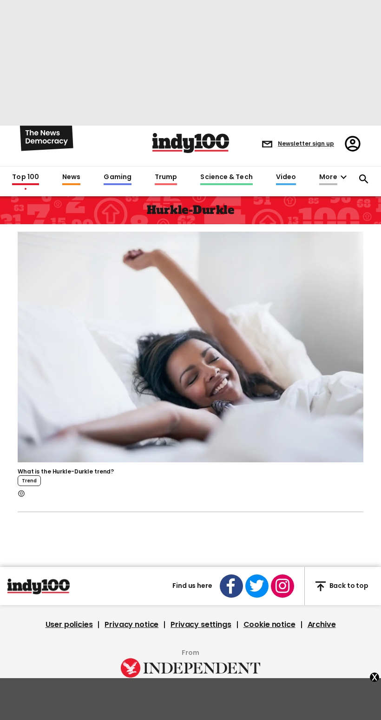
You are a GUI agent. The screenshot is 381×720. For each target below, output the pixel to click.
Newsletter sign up (306, 143)
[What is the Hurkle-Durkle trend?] (190, 346)
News (71, 177)
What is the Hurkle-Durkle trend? (66, 471)
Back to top (348, 586)
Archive (322, 624)
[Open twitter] (257, 586)
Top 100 (25, 177)
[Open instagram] (282, 586)
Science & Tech (226, 177)
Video (286, 177)
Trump (166, 177)
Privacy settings (201, 624)
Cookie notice (269, 624)
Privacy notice (131, 624)
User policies (69, 624)
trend (29, 480)
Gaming (117, 177)
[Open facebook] (231, 586)
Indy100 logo (190, 143)
